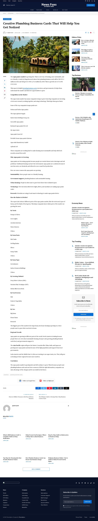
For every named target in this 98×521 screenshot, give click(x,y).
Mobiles (55, 10)
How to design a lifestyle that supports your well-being (87, 42)
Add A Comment (36, 469)
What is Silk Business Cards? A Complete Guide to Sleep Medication (12, 436)
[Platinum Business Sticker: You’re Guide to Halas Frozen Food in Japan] (58, 449)
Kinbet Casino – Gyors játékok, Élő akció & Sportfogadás (87, 224)
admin (78, 98)
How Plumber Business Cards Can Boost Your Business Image (35, 458)
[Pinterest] (4, 91)
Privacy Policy (83, 320)
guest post (10, 32)
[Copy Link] (4, 97)
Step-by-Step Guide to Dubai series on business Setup (58, 435)
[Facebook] (4, 80)
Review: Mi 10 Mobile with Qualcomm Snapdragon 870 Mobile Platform (83, 119)
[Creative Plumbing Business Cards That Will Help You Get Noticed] (36, 54)
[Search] (94, 1)
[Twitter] (4, 84)
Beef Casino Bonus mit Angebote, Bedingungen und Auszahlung (87, 233)
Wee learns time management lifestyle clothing (86, 59)
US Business (7, 19)
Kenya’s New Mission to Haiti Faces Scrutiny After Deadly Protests (83, 143)
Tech (9, 1)
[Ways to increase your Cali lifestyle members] (76, 68)
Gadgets (14, 1)
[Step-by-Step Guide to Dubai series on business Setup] (58, 426)
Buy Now (20, 1)
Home (32, 10)
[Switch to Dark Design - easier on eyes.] (92, 1)
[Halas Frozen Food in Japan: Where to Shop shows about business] (36, 426)
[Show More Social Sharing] (93, 32)
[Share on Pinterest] (91, 32)
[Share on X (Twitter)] (88, 32)
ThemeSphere (22, 517)
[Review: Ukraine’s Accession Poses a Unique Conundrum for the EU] (83, 84)
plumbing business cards (30, 88)
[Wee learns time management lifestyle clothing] (76, 59)
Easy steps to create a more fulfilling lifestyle (87, 50)
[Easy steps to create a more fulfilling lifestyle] (76, 51)
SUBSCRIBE (91, 5)
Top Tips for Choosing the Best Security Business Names (12, 458)
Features (39, 10)
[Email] (4, 94)
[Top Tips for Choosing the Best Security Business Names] (13, 449)
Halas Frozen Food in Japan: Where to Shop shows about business (36, 435)
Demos (4, 1)
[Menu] (4, 5)
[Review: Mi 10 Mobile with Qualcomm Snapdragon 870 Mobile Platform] (83, 108)
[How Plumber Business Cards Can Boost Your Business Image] (36, 449)
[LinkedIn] (4, 87)
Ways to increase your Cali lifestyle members (88, 67)
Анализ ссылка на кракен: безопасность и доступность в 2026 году (82, 209)
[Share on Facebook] (86, 32)
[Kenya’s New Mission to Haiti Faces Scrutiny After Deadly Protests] (83, 133)
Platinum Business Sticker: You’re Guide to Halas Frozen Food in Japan (58, 459)
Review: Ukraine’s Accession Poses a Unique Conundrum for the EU (84, 94)
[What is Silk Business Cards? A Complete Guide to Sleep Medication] (13, 426)
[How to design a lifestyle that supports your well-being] (76, 42)
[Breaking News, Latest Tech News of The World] (49, 5)
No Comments (26, 32)
